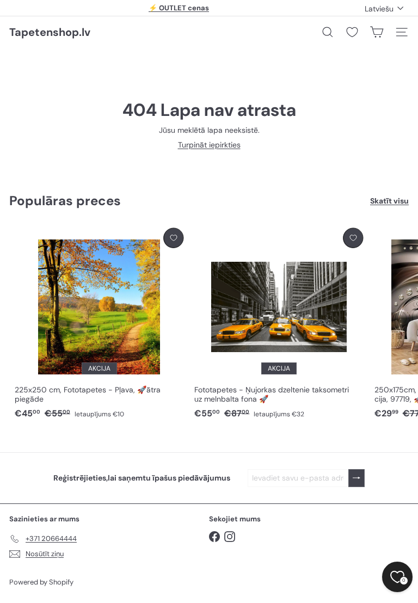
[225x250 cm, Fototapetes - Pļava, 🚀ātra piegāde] (99, 324)
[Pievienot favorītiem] (173, 238)
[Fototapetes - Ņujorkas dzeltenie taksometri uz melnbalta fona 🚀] (278, 324)
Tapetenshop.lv (49, 32)
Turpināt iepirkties (209, 145)
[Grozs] (376, 32)
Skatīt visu (389, 201)
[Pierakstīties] (356, 478)
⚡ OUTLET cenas (179, 8)
